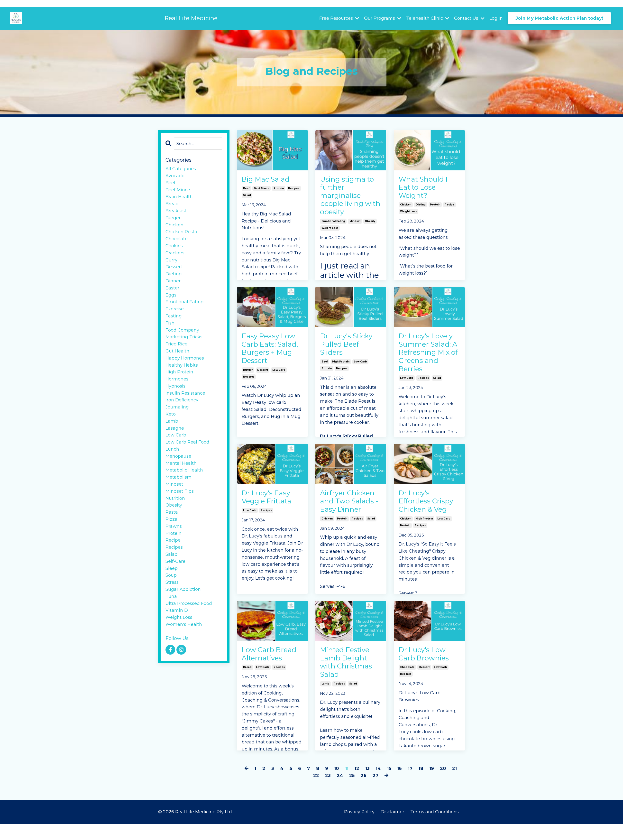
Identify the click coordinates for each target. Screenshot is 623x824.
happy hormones (184, 358)
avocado (174, 175)
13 (367, 768)
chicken (405, 204)
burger (248, 369)
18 (421, 768)
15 (389, 768)
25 (352, 775)
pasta (171, 512)
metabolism (178, 477)
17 (410, 768)
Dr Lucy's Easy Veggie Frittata (266, 497)
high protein (340, 361)
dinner (173, 281)
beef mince (261, 188)
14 (378, 768)
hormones (176, 379)
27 (375, 775)
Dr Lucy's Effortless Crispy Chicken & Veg (426, 501)
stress (172, 582)
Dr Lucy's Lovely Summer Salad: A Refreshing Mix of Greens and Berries (428, 352)
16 (399, 768)
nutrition (175, 498)
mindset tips (179, 491)
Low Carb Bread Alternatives (269, 654)
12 (357, 768)
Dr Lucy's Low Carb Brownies (424, 654)
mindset (354, 221)
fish (169, 323)
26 (363, 775)
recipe (449, 204)
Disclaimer (393, 812)
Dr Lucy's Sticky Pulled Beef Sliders (346, 344)
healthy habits (181, 365)
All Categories (180, 168)
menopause (178, 456)
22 (316, 775)
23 (328, 775)
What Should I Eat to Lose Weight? (423, 187)
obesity (370, 221)
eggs (170, 295)
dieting (421, 204)
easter (172, 288)
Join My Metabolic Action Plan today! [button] (559, 18)
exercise (174, 309)
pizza (171, 519)
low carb (278, 369)
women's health (183, 624)
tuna (171, 596)
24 (340, 775)
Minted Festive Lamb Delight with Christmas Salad (346, 662)
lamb (325, 683)
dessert (262, 369)
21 (454, 768)
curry (171, 260)
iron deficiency (181, 400)
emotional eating (333, 221)
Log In (496, 18)
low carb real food (187, 442)
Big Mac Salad (266, 179)
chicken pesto (181, 231)
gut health (177, 351)
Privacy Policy (359, 812)
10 (336, 768)
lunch (172, 449)
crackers (174, 253)
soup (171, 575)
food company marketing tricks (183, 333)
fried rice (176, 344)
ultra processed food (188, 603)
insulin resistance (185, 393)
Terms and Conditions (434, 812)
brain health (179, 196)
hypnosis (175, 386)
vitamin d (176, 610)
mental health (181, 463)
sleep (171, 568)
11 (346, 768)
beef (246, 188)
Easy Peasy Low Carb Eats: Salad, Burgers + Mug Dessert (270, 348)
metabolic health (184, 470)
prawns (173, 526)
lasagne (174, 428)
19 (431, 768)
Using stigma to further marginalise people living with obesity (350, 195)
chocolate (407, 667)
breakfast (175, 210)
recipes (293, 188)
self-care (175, 561)
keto (170, 414)
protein (279, 188)
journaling (177, 407)
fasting (173, 316)
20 (443, 768)
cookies (174, 246)
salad (247, 195)
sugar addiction (183, 589)
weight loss (329, 228)
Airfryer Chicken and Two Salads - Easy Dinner (349, 501)
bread (247, 667)
